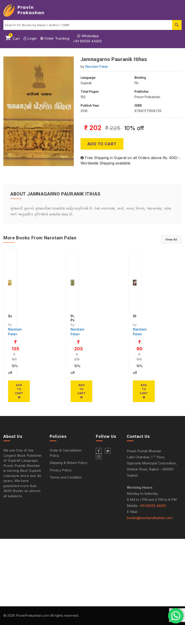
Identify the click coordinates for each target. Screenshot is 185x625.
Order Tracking (56, 38)
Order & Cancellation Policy (65, 453)
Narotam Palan (97, 66)
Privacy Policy (61, 470)
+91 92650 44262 (87, 41)
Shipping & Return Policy (68, 463)
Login (31, 38)
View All (171, 239)
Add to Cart (102, 144)
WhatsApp (90, 36)
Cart (14, 38)
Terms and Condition (66, 477)
